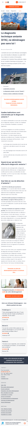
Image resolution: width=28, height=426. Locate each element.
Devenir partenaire (5, 389)
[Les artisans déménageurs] (7, 2)
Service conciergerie (6, 396)
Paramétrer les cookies (6, 414)
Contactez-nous (4, 378)
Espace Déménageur (6, 402)
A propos (3, 376)
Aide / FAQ (3, 385)
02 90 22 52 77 (22, 2)
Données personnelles (6, 412)
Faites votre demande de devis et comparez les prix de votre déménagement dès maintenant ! (14, 360)
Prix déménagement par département (9, 398)
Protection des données (6, 410)
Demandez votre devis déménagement (10, 390)
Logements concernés (9, 88)
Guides (7, 10)
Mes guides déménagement (7, 387)
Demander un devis (14, 6)
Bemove (24, 419)
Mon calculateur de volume (7, 392)
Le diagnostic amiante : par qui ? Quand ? (13, 91)
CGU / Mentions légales (6, 408)
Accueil (2, 10)
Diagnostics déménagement (14, 10)
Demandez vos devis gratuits (14, 296)
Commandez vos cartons (6, 394)
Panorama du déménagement (7, 400)
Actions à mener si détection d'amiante (13, 93)
